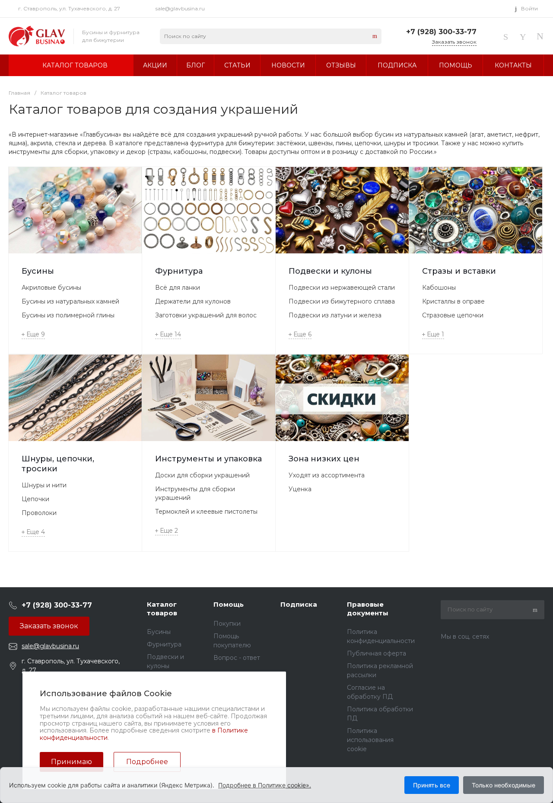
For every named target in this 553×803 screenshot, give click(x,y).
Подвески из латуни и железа (335, 315)
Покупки (227, 623)
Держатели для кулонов (193, 301)
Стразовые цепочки (452, 315)
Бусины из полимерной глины (68, 315)
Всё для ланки (177, 287)
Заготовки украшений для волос (206, 315)
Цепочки (35, 499)
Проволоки (39, 513)
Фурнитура (179, 271)
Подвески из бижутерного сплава (342, 301)
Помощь (228, 604)
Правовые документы (367, 608)
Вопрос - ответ (236, 658)
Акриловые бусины (51, 287)
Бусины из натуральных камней (70, 301)
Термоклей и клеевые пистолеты (206, 511)
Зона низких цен (324, 459)
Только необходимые (503, 785)
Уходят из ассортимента (327, 475)
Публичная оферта (376, 653)
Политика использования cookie (370, 740)
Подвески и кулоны (330, 271)
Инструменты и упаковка (208, 459)
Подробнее (147, 762)
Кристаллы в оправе (453, 301)
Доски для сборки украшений (202, 475)
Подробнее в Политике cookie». (264, 785)
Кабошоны (439, 287)
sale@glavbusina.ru (180, 8)
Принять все (431, 785)
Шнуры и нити (44, 485)
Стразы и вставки (459, 271)
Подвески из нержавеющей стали (342, 287)
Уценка (300, 489)
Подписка (298, 604)
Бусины (38, 271)
